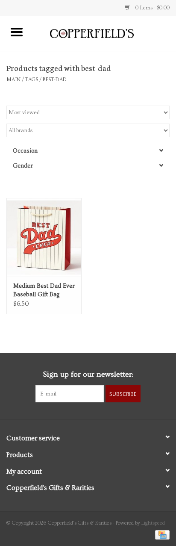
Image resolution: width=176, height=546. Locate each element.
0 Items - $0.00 (152, 8)
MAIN (13, 80)
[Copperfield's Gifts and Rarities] (105, 32)
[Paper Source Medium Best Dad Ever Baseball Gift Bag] (44, 237)
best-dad (55, 80)
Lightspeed (153, 523)
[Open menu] (16, 31)
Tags (31, 80)
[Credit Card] (161, 534)
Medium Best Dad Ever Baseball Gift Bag (44, 290)
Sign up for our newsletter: (88, 374)
